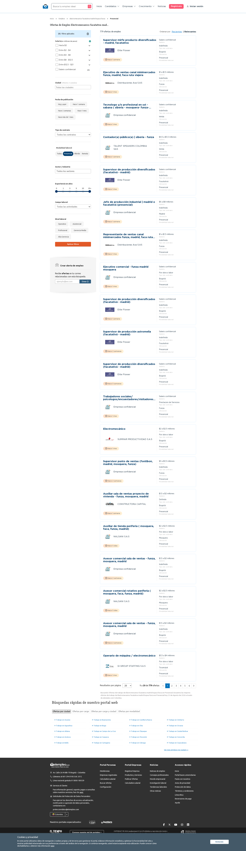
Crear (84, 281)
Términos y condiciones (184, 791)
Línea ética (179, 795)
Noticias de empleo (157, 771)
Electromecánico (114, 428)
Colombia (59, 814)
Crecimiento (145, 6)
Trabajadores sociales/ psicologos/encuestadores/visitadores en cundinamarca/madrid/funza (128, 398)
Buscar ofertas (106, 783)
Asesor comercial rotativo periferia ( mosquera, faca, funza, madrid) (127, 592)
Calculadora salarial (107, 779)
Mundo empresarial (157, 779)
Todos (59, 154)
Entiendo (219, 842)
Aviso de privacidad (182, 783)
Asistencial (76, 224)
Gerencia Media (79, 230)
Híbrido (77, 154)
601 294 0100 (68, 777)
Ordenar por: (165, 32)
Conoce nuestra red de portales (86, 832)
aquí (52, 846)
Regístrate (176, 6)
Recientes (177, 31)
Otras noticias (155, 791)
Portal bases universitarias (185, 775)
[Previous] (163, 685)
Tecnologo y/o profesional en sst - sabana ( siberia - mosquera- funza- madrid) (126, 106)
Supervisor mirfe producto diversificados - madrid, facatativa (129, 41)
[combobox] (73, 87)
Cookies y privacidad (27, 837)
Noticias (162, 6)
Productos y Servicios (133, 775)
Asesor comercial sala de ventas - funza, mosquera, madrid (129, 560)
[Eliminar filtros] (88, 33)
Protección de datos (183, 787)
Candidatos (110, 6)
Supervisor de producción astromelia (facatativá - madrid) (127, 333)
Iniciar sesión (196, 6)
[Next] (193, 685)
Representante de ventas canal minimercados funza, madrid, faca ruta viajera (128, 236)
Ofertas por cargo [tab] (80, 711)
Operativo (61, 224)
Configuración (105, 787)
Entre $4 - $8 (65, 55)
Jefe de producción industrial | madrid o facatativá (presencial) (129, 203)
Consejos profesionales (159, 775)
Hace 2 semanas (64, 111)
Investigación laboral (158, 783)
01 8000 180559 (77, 781)
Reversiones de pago (183, 799)
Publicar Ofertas (131, 779)
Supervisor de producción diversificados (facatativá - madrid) (129, 171)
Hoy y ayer (61, 104)
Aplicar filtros (73, 244)
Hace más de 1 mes (65, 117)
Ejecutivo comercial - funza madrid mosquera (125, 268)
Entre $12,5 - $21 (66, 65)
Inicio (99, 6)
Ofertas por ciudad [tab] (61, 711)
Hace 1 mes (82, 111)
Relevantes (190, 31)
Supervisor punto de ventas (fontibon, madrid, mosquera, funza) (128, 462)
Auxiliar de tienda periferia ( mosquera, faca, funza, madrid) (128, 527)
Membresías (105, 771)
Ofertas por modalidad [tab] (129, 711)
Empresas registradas (108, 775)
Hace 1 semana (78, 104)
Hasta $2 (63, 45)
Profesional (62, 230)
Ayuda (177, 803)
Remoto (85, 154)
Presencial (68, 154)
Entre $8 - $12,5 (66, 60)
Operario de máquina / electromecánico (129, 655)
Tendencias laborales (158, 787)
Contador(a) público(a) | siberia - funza (128, 137)
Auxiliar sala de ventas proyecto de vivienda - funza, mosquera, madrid (126, 495)
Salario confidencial (67, 69)
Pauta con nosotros (182, 779)
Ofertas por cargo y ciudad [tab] (103, 711)
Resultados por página (110, 685)
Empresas (127, 6)
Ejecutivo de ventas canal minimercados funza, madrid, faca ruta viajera (129, 73)
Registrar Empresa (132, 771)
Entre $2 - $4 (65, 50)
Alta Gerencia (63, 237)
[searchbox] (73, 87)
